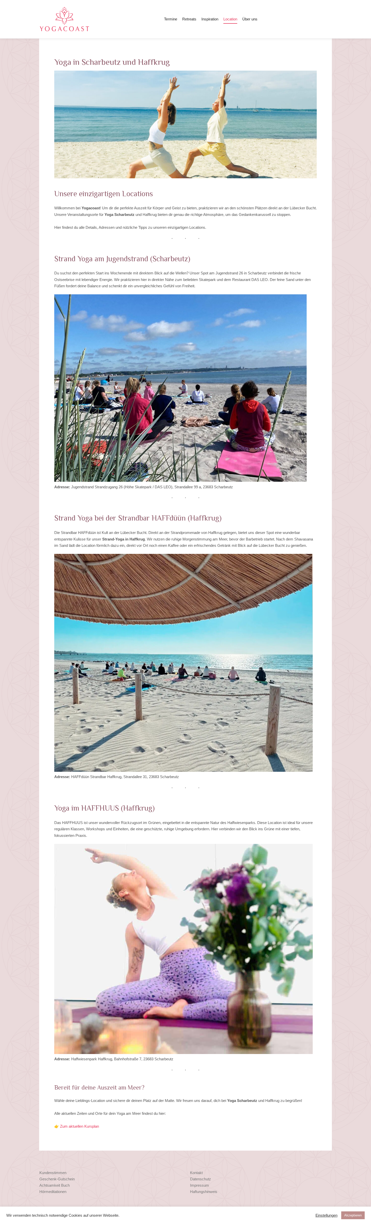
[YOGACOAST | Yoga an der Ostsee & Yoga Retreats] (64, 19)
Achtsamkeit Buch (54, 1185)
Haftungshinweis (203, 1191)
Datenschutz (200, 1179)
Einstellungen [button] (326, 1215)
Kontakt (196, 1173)
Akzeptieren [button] (353, 1215)
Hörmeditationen (52, 1191)
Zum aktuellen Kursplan (79, 1126)
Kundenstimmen (52, 1173)
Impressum (199, 1185)
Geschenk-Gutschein (57, 1179)
